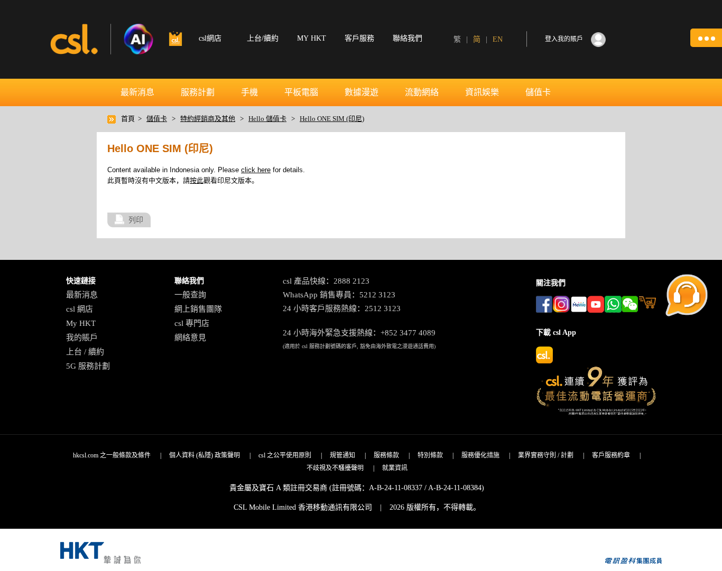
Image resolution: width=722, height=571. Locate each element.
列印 (135, 220)
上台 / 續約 (85, 352)
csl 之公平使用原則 (284, 455)
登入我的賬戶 (564, 39)
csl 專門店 (191, 323)
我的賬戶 (82, 337)
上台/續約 (263, 38)
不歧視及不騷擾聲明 (335, 468)
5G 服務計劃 (88, 366)
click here (256, 170)
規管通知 (342, 455)
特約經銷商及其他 (207, 119)
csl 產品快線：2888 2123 (326, 281)
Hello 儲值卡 (267, 119)
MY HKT (311, 38)
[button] (706, 38)
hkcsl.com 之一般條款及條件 (112, 455)
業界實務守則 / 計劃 (545, 455)
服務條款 (386, 455)
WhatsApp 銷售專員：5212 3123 (339, 295)
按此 (196, 180)
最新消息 (137, 92)
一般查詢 (190, 295)
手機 (249, 92)
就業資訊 (395, 468)
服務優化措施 (480, 455)
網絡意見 (190, 337)
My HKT (81, 323)
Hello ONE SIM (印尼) (332, 119)
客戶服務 (359, 38)
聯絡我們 (407, 38)
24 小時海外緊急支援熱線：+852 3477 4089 (359, 333)
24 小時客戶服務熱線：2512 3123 (342, 308)
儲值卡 (538, 92)
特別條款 (430, 455)
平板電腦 (301, 92)
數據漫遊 (361, 92)
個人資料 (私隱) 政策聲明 (204, 455)
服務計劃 (198, 92)
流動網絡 (422, 92)
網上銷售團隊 (198, 309)
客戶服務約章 (611, 455)
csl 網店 (79, 309)
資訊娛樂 (482, 92)
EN (498, 39)
